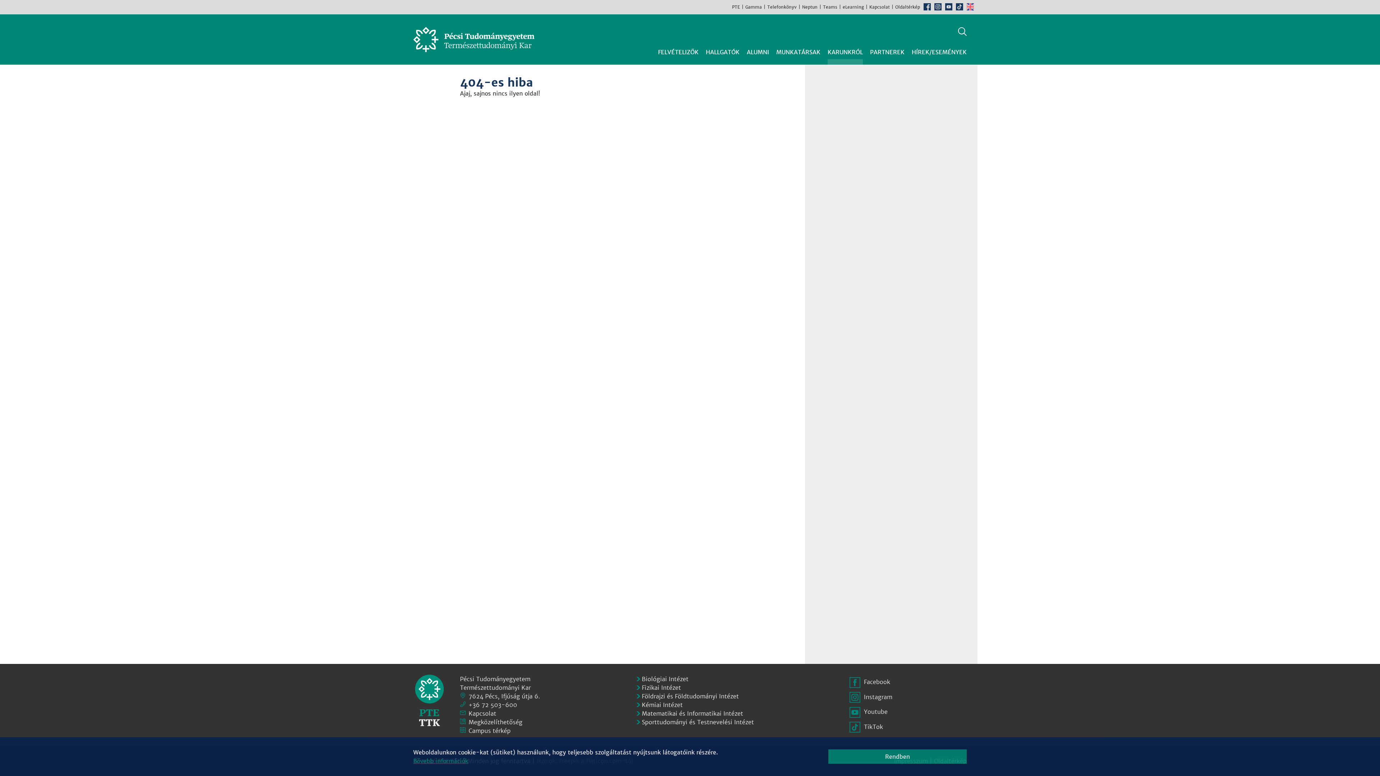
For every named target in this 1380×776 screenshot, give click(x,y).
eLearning (853, 7)
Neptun (810, 7)
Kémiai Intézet (662, 704)
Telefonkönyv (782, 7)
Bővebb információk (440, 761)
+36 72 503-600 (493, 704)
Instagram (938, 6)
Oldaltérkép (907, 7)
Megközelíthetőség (496, 722)
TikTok (959, 6)
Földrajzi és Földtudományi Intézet (690, 696)
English (970, 6)
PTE (736, 7)
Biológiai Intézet (665, 679)
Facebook (927, 6)
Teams (830, 7)
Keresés (962, 31)
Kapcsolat (879, 7)
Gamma (753, 7)
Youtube (948, 6)
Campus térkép (490, 730)
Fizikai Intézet (661, 687)
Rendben (897, 756)
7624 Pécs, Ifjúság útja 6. (504, 696)
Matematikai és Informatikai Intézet (692, 713)
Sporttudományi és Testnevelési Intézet (698, 722)
